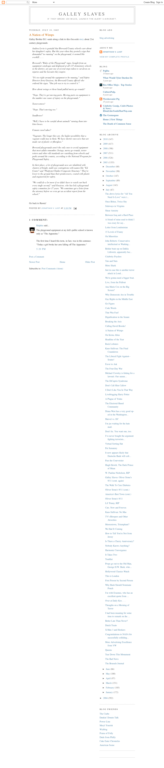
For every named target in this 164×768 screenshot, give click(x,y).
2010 (105, 139)
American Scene (107, 745)
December (111, 166)
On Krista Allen (112, 334)
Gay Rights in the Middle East (119, 299)
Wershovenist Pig (111, 99)
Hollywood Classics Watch (117, 571)
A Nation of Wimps (114, 330)
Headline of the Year (114, 339)
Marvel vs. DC (112, 419)
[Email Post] (75, 208)
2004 (105, 697)
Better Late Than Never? (116, 620)
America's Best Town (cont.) (118, 494)
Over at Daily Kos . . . (115, 600)
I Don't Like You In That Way (119, 389)
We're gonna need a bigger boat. (119, 277)
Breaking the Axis (113, 321)
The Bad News (112, 658)
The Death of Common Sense (117, 123)
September (111, 180)
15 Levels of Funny (114, 231)
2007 (105, 153)
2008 (105, 148)
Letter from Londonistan (116, 227)
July (108, 189)
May (108, 673)
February (110, 687)
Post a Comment (36, 256)
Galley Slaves (82, 14)
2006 (105, 157)
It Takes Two (111, 554)
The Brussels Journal (114, 663)
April (108, 678)
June (108, 668)
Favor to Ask (111, 364)
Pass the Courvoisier (114, 460)
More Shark (110, 265)
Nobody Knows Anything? (117, 545)
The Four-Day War (113, 368)
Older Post (90, 261)
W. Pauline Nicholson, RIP (117, 472)
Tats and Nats (111, 260)
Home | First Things (112, 119)
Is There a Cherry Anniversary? (119, 541)
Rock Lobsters (111, 343)
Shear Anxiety (111, 210)
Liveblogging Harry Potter (117, 394)
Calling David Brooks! (115, 325)
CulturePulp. (109, 92)
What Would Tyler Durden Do (117, 77)
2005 (105, 162)
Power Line (105, 721)
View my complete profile (114, 57)
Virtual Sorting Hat (114, 443)
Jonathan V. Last (112, 52)
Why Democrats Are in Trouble (119, 294)
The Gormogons (111, 115)
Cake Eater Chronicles (110, 741)
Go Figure (110, 303)
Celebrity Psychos (113, 256)
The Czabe (104, 713)
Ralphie (39, 225)
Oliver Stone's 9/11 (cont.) (117, 489)
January (109, 692)
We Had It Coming (113, 528)
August (109, 185)
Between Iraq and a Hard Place (119, 215)
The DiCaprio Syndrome (116, 380)
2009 (105, 143)
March (109, 682)
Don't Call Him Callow (115, 385)
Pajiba (106, 70)
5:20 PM (41, 248)
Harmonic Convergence (116, 550)
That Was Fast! (112, 312)
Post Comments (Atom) (52, 268)
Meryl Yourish (106, 725)
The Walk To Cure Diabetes (117, 485)
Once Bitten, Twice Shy (116, 201)
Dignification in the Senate (117, 317)
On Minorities (111, 236)
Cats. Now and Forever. (116, 507)
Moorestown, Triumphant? (117, 524)
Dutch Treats (111, 625)
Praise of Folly (106, 733)
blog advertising (107, 37)
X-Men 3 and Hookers (115, 629)
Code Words (110, 308)
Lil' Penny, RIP (112, 503)
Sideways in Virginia (114, 206)
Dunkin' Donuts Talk (109, 717)
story (81, 39)
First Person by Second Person (119, 580)
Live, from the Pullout (115, 282)
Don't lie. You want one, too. (118, 431)
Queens (108, 649)
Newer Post (34, 261)
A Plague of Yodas (113, 398)
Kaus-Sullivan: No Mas (115, 512)
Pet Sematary (111, 448)
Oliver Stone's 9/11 (114, 498)
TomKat (109, 559)
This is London (112, 575)
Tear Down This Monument (117, 654)
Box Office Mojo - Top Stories (117, 84)
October (110, 175)
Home (62, 261)
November (111, 171)
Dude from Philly (108, 737)
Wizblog (103, 729)
